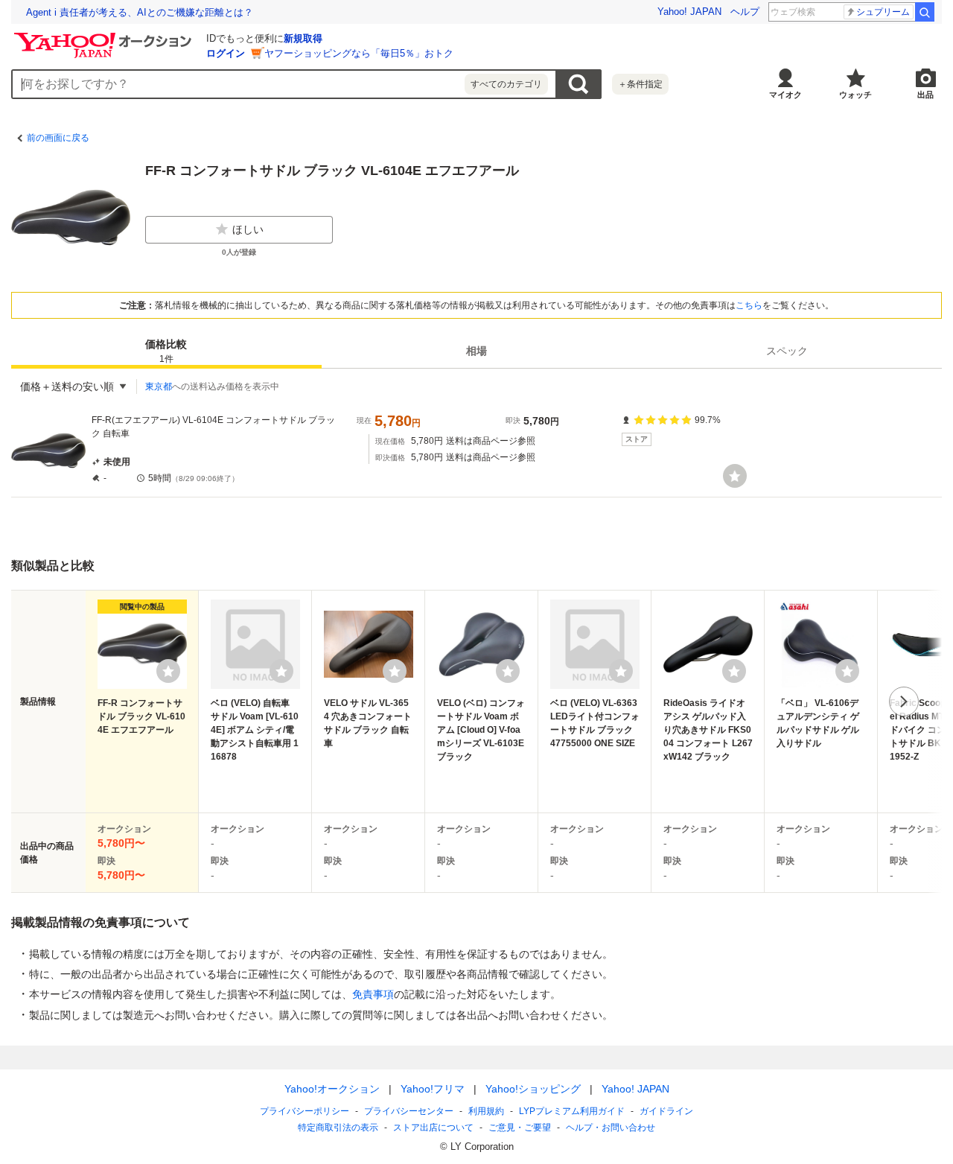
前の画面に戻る (58, 138)
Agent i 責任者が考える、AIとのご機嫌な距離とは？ (139, 12)
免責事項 (373, 994)
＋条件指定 (640, 84)
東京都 (158, 386)
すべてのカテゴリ (506, 84)
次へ (904, 701)
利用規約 (486, 1111)
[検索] (924, 12)
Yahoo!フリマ (433, 1089)
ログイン (225, 53)
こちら (749, 305)
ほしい (248, 229)
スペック (787, 351)
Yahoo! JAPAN (689, 11)
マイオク (785, 94)
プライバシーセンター (408, 1111)
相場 (476, 351)
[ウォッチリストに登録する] (168, 671)
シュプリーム (883, 12)
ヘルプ (744, 11)
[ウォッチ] (735, 476)
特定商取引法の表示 (338, 1127)
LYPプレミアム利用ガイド (572, 1111)
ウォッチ (855, 94)
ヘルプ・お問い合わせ (610, 1127)
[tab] (166, 351)
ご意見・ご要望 (519, 1127)
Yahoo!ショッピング (533, 1089)
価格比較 (166, 351)
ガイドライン (666, 1111)
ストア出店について (433, 1127)
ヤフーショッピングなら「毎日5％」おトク (358, 53)
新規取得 (303, 38)
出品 (925, 94)
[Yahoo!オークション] (105, 36)
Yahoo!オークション (332, 1089)
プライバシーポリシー (304, 1111)
